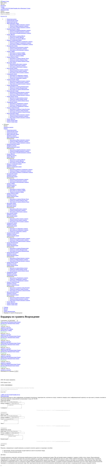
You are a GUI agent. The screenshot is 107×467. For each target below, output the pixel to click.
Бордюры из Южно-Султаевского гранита (21, 41)
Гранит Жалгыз (11, 119)
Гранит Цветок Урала (12, 57)
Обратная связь (5, 9)
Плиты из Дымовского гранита (18, 105)
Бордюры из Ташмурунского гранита (20, 81)
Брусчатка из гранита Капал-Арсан (19, 100)
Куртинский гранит (12, 45)
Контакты (3, 5)
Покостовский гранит (13, 90)
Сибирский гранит (12, 74)
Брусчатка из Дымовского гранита (19, 106)
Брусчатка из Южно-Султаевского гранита (21, 44)
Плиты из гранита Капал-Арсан (18, 99)
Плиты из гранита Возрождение (18, 88)
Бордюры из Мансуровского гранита (20, 24)
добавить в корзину (6, 327)
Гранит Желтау (11, 34)
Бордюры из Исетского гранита (18, 64)
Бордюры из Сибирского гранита (19, 75)
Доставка (31, 387)
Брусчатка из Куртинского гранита (19, 50)
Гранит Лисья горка (12, 120)
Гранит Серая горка (12, 121)
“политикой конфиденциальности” (62, 410)
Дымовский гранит (12, 102)
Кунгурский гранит (12, 68)
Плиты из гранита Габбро (17, 55)
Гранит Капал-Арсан (12, 96)
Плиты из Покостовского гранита (19, 93)
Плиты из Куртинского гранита (18, 48)
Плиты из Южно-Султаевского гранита (20, 43)
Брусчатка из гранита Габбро (18, 54)
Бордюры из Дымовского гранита (19, 103)
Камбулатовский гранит (13, 29)
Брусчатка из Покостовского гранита (20, 95)
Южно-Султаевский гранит (14, 40)
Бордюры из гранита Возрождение (19, 86)
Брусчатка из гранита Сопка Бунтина (20, 112)
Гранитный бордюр (12, 22)
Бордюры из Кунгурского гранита (19, 69)
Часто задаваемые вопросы (8, 387)
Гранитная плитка (12, 19)
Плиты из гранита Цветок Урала (18, 60)
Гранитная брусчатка (12, 20)
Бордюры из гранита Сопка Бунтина (20, 109)
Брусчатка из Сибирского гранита (19, 76)
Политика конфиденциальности (9, 389)
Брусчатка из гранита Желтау (18, 38)
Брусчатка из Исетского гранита (18, 67)
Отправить (3, 412)
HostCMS (3, 392)
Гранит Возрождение (12, 85)
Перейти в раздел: (8, 128)
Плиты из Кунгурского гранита (18, 71)
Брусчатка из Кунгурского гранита (19, 72)
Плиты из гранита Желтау (17, 37)
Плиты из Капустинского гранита (19, 116)
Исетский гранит (11, 62)
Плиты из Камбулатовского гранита (19, 31)
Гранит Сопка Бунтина (13, 107)
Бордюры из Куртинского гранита (19, 47)
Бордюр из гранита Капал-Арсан (19, 98)
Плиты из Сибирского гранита (18, 78)
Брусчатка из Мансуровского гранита (20, 27)
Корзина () (4, 16)
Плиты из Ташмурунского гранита (19, 82)
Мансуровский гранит (13, 23)
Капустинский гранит (13, 113)
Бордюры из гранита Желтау (17, 36)
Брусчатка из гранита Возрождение (19, 89)
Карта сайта (4, 390)
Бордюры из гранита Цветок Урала (19, 58)
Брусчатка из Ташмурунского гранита (20, 83)
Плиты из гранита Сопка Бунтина (19, 110)
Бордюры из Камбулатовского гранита (20, 30)
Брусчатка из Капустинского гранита (20, 117)
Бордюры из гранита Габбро (17, 52)
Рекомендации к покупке (22, 387)
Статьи (2, 7)
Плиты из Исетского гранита (18, 65)
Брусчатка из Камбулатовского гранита (20, 33)
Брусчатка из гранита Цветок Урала (19, 61)
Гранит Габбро (11, 51)
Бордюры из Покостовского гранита (19, 92)
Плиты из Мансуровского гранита (19, 26)
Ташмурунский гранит (13, 79)
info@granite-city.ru (16, 8)
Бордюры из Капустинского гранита (20, 114)
